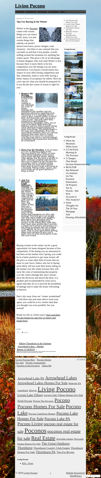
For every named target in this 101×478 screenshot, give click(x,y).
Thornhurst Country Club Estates (51, 448)
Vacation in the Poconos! (54, 11)
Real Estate (43, 351)
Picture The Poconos (43, 401)
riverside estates (64, 438)
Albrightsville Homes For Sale (71, 36)
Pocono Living (30, 423)
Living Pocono (30, 5)
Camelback (22, 390)
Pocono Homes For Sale (31, 11)
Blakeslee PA (75, 383)
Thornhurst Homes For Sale (73, 29)
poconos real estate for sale (31, 352)
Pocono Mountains (34, 351)
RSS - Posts (27, 463)
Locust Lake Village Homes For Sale (73, 25)
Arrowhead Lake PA (30, 378)
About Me (62, 11)
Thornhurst (25, 448)
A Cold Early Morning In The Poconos (72, 152)
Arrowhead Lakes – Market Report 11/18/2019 (30, 348)
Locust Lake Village (30, 395)
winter (47, 351)
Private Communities (42, 11)
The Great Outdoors (56, 443)
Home (18, 18)
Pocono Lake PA (57, 419)
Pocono (20, 18)
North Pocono (24, 401)
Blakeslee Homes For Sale (72, 32)
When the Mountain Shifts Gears (71, 143)
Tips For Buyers (39, 352)
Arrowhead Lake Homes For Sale (72, 21)
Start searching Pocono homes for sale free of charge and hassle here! (38, 317)
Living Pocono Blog (20, 11)
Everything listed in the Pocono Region (73, 40)
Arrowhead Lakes (61, 377)
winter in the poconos (52, 351)
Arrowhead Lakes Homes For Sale (42, 383)
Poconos (34, 28)
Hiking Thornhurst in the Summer (35, 343)
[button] (70, 56)
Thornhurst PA (46, 452)
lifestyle (33, 390)
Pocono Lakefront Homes (42, 413)
